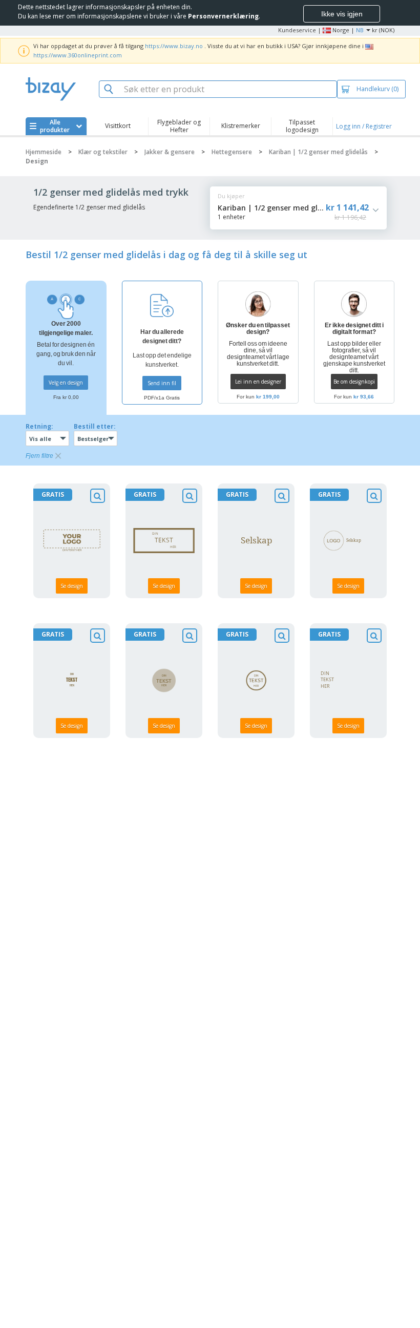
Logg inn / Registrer (364, 126)
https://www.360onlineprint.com (77, 55)
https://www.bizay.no (174, 46)
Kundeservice (297, 30)
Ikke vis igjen (342, 14)
